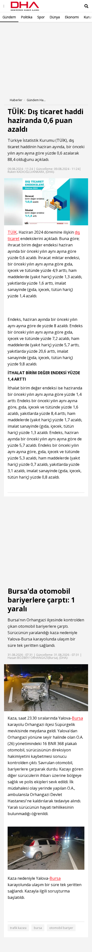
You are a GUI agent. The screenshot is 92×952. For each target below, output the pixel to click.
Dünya (55, 17)
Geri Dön (15, 29)
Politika (26, 17)
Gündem (9, 17)
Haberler (16, 100)
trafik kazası (18, 928)
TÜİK (61, 140)
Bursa (13, 620)
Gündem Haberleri (36, 100)
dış (71, 140)
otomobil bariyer (61, 928)
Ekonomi (72, 17)
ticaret (13, 146)
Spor (41, 17)
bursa (38, 928)
